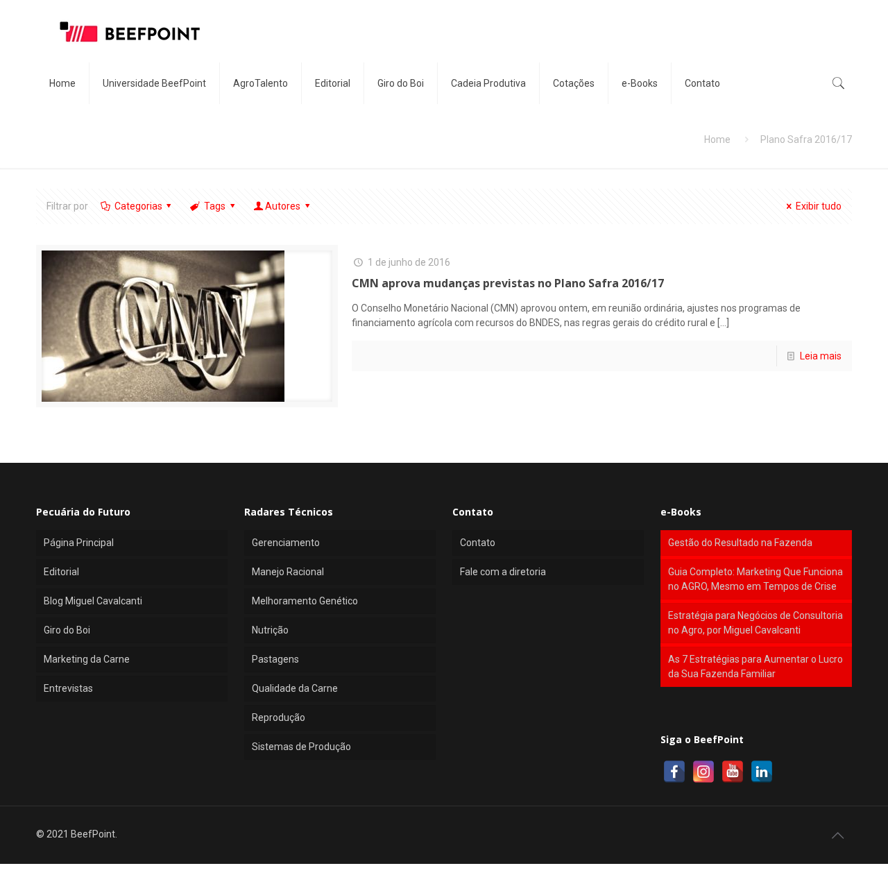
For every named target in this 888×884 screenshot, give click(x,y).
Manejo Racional (288, 571)
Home (717, 139)
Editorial (61, 571)
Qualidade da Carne (295, 688)
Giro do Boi (67, 630)
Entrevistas (68, 688)
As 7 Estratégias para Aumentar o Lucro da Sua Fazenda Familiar (755, 666)
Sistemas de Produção (301, 746)
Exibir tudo (819, 206)
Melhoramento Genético (305, 600)
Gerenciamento (286, 542)
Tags (214, 206)
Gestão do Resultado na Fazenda (740, 542)
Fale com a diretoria (503, 571)
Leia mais (821, 356)
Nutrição (270, 630)
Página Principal (79, 542)
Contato (477, 542)
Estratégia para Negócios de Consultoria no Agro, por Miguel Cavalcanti (755, 623)
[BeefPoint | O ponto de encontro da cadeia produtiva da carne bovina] (129, 31)
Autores (282, 206)
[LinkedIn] (762, 771)
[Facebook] (674, 771)
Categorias (138, 206)
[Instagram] (703, 771)
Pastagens (275, 659)
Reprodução (278, 717)
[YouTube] (733, 771)
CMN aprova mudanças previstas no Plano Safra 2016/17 (508, 283)
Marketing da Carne (87, 659)
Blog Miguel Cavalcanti (93, 600)
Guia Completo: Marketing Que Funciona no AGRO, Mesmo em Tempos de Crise (755, 579)
